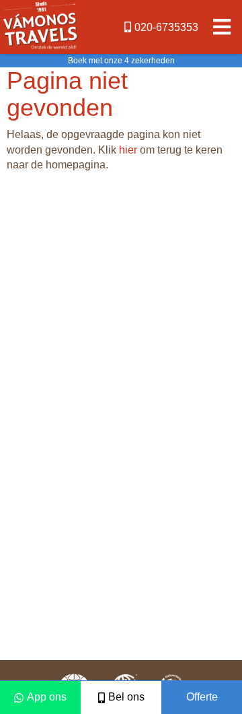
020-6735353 (166, 27)
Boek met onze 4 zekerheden (121, 60)
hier (128, 150)
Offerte (202, 697)
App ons (47, 697)
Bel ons (126, 697)
